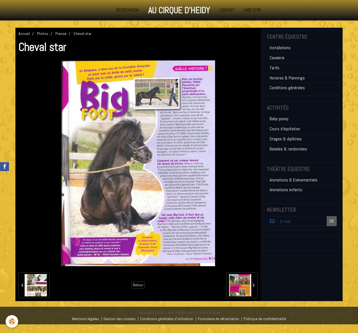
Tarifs (274, 68)
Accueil (24, 33)
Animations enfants (286, 190)
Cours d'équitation (285, 129)
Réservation (127, 10)
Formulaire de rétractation (218, 318)
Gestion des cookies (119, 318)
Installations (280, 48)
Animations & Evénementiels (293, 180)
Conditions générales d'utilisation (166, 318)
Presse (61, 33)
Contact (227, 10)
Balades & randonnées (288, 149)
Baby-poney (279, 119)
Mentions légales (85, 318)
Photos (42, 33)
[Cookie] (12, 321)
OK (331, 221)
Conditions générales (287, 88)
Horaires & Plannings (287, 78)
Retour (138, 285)
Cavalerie (277, 58)
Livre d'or (252, 10)
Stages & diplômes (286, 139)
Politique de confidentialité (265, 318)
